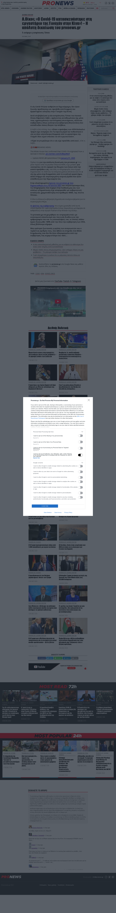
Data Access (58, 512)
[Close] (89, 400)
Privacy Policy (68, 512)
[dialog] (58, 456)
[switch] (80, 435)
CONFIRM (45, 506)
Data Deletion (48, 512)
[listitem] (58, 432)
